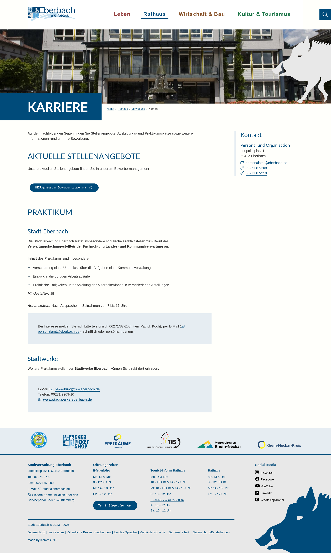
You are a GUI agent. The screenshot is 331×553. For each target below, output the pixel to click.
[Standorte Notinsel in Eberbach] (38, 440)
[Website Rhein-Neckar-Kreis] (279, 445)
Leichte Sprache (125, 532)
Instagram (267, 472)
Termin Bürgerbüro (111, 505)
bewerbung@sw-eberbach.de (77, 389)
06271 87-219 (256, 173)
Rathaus (123, 108)
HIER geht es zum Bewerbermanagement (60, 187)
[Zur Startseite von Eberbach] (52, 14)
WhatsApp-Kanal (272, 500)
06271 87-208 (256, 168)
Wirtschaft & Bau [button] (202, 14)
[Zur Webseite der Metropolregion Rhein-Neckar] (219, 444)
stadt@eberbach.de (56, 489)
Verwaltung (138, 108)
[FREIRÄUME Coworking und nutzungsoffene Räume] (118, 441)
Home (110, 108)
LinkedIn (266, 493)
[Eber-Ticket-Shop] (76, 442)
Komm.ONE (48, 540)
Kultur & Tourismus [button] (264, 14)
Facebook (267, 479)
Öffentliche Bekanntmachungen (89, 532)
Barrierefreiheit (179, 532)
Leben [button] (122, 14)
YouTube (267, 486)
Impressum (56, 532)
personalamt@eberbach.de (266, 163)
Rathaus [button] (154, 14)
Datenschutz (36, 532)
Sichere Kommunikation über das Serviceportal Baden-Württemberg (53, 497)
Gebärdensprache (152, 532)
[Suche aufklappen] (325, 14)
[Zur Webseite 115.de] (163, 440)
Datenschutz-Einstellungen (211, 532)
